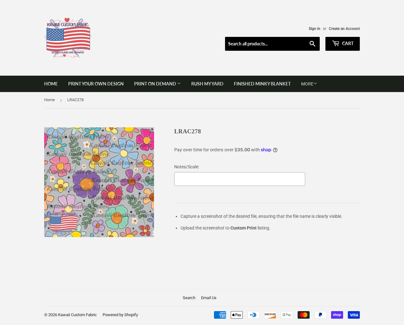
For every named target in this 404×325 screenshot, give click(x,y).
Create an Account (344, 28)
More (307, 83)
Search (189, 297)
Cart (347, 43)
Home (51, 83)
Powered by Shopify (120, 314)
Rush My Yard (207, 83)
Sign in (314, 28)
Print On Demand (155, 83)
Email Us (209, 297)
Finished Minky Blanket (262, 83)
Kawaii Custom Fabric (77, 314)
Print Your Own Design (96, 83)
